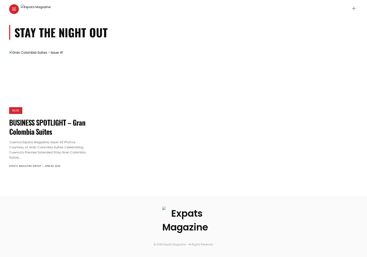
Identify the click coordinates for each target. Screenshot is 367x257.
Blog (15, 110)
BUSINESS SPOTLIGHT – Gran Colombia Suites (47, 127)
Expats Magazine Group (25, 166)
